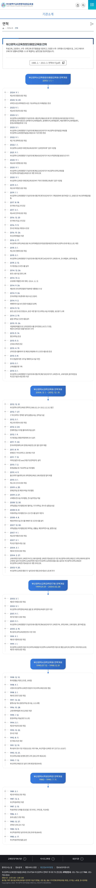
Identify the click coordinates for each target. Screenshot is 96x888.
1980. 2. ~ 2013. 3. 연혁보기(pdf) (46, 62)
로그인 (77, 5)
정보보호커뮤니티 (62, 867)
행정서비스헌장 (31, 867)
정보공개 (18, 867)
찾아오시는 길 (7, 867)
